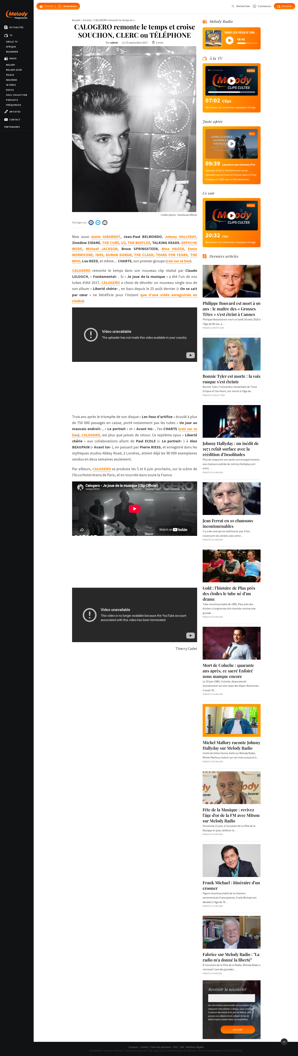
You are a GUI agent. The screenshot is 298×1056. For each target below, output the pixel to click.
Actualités (16, 27)
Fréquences (13, 105)
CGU (175, 1047)
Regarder (12, 51)
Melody (10, 64)
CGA (182, 1047)
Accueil (76, 20)
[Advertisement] (134, 386)
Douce (10, 89)
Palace (10, 74)
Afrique (11, 46)
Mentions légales (195, 1047)
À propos (133, 1047)
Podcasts (12, 99)
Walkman (11, 79)
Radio (13, 58)
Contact (14, 119)
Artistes (15, 111)
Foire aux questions (161, 1047)
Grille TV (12, 41)
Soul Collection (16, 94)
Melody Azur (14, 69)
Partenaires (12, 126)
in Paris (11, 84)
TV (10, 35)
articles (87, 20)
